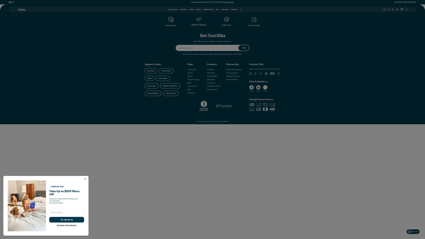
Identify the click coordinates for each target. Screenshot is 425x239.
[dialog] (212, 119)
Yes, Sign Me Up (66, 220)
